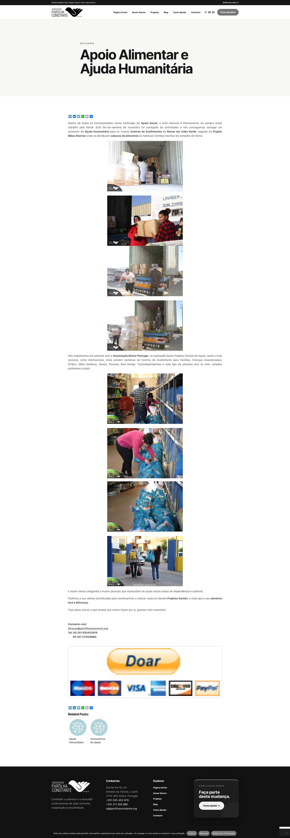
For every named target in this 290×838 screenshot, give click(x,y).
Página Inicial (120, 12)
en (209, 12)
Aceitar (191, 833)
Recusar (204, 833)
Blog (166, 12)
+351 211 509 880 (117, 804)
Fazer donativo (227, 12)
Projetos (154, 12)
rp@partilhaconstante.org (121, 808)
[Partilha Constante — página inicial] (70, 12)
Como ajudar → (211, 805)
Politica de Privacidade (224, 833)
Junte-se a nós (231, 2)
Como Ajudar (179, 12)
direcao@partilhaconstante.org (88, 628)
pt (206, 12)
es (213, 12)
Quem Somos (139, 12)
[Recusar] (286, 833)
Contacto (195, 12)
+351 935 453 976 (117, 800)
